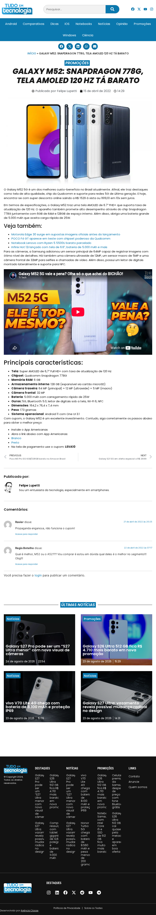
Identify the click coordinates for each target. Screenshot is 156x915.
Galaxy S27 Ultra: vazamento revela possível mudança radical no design (43, 837)
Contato (134, 776)
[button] (61, 46)
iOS (67, 24)
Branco (16, 438)
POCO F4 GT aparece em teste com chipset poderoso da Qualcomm (60, 238)
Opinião (122, 24)
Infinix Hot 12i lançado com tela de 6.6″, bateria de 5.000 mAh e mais (59, 247)
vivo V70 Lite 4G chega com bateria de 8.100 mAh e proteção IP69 (87, 792)
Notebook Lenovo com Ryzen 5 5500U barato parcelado (51, 243)
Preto (15, 442)
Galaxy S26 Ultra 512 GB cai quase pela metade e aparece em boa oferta (118, 832)
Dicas (54, 24)
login (38, 575)
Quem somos (138, 787)
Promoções (142, 24)
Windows (69, 35)
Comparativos (33, 24)
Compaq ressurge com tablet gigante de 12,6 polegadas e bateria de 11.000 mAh (57, 840)
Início (31, 53)
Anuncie (134, 782)
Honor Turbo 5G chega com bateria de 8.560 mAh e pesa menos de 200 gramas (86, 843)
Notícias (104, 24)
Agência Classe (29, 910)
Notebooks (84, 24)
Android (11, 24)
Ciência (87, 35)
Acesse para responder (26, 534)
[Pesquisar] (112, 9)
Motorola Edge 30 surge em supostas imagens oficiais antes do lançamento (65, 234)
